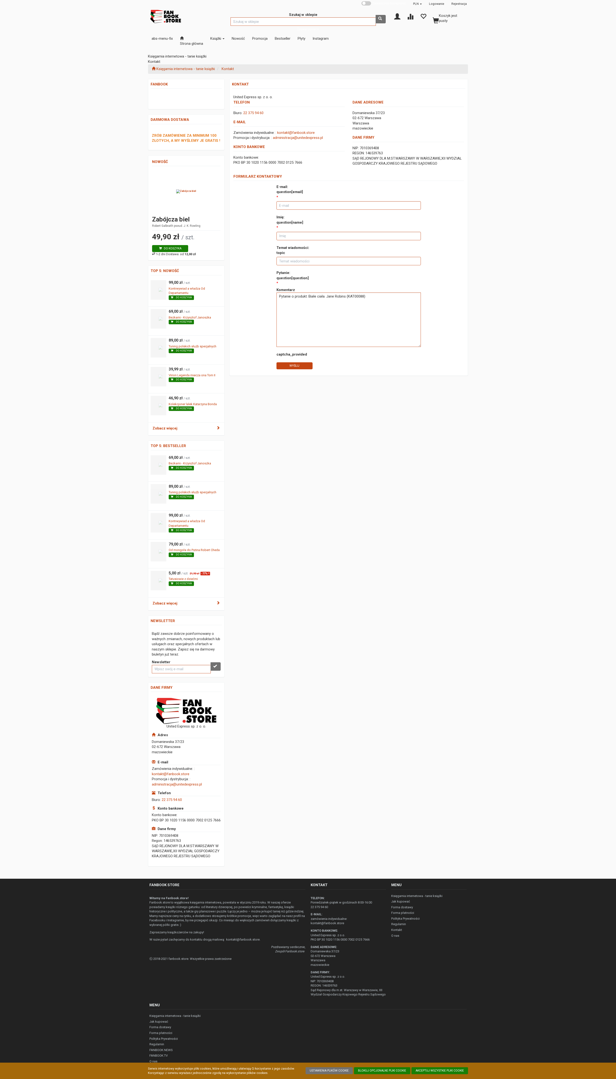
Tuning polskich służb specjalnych (192, 346)
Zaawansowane (308, 29)
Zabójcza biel (171, 219)
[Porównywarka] (410, 16)
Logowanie (436, 4)
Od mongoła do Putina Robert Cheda (194, 550)
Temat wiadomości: (292, 250)
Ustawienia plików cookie (329, 1070)
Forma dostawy (402, 907)
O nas (395, 935)
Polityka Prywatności (405, 918)
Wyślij (294, 365)
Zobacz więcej (165, 428)
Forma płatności (402, 913)
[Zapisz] (216, 666)
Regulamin (398, 924)
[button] (417, 3)
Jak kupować (400, 901)
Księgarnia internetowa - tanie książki (417, 896)
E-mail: (289, 189)
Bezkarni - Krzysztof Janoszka (190, 317)
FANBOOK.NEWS (161, 1050)
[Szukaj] (381, 19)
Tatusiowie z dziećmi (183, 579)
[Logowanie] (397, 16)
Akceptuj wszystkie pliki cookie (440, 1070)
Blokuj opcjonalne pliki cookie (382, 1070)
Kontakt (228, 69)
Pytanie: (292, 275)
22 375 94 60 (172, 800)
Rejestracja (459, 4)
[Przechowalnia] (423, 16)
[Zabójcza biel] (186, 191)
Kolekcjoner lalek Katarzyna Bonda (193, 404)
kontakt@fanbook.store (170, 774)
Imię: (289, 219)
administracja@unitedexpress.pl (177, 784)
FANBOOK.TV (158, 1055)
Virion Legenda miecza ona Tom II (192, 375)
